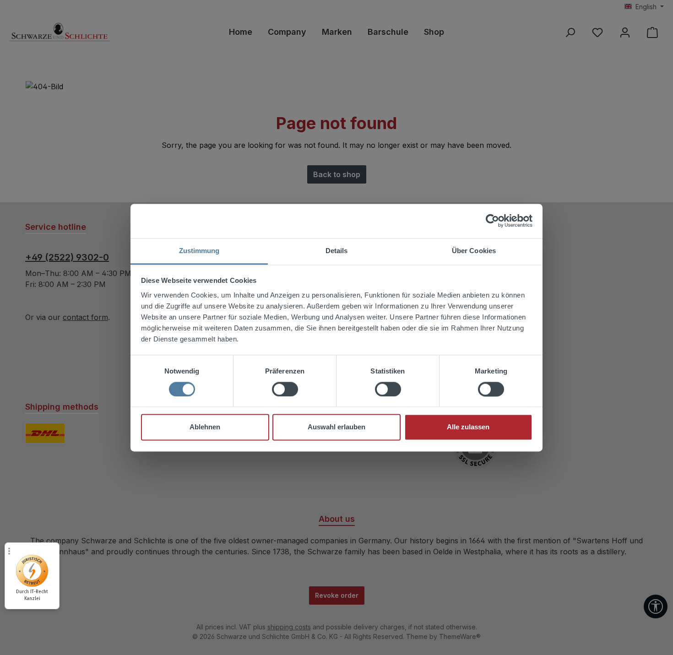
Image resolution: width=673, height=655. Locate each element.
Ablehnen (205, 427)
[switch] (285, 389)
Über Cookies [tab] (474, 250)
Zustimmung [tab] (199, 250)
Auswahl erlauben (336, 427)
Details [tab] (337, 250)
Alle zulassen (468, 427)
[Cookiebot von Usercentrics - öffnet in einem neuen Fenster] (492, 220)
